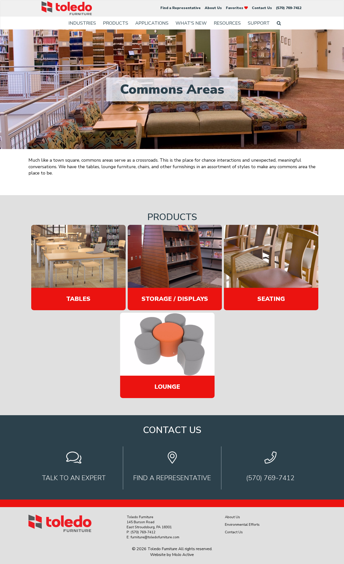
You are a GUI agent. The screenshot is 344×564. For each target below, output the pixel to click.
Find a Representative (180, 8)
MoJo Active (183, 554)
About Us (213, 8)
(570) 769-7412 (288, 8)
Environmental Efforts (242, 524)
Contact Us (262, 8)
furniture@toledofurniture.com (154, 537)
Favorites (235, 8)
